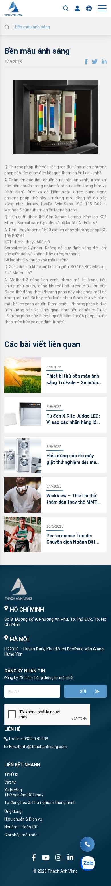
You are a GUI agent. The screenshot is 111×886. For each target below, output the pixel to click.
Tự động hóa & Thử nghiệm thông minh (40, 802)
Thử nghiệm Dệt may (23, 795)
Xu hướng (13, 790)
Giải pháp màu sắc (21, 835)
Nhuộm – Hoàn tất (21, 827)
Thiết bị (11, 774)
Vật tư (10, 782)
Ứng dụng (13, 811)
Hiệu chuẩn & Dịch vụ (23, 819)
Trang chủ (6, 26)
